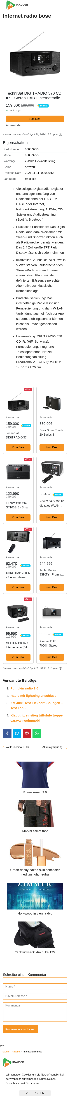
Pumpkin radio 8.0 (24, 688)
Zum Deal (35, 118)
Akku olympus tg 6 (53, 747)
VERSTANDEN (35, 1092)
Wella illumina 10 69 (17, 747)
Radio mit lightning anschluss (33, 696)
